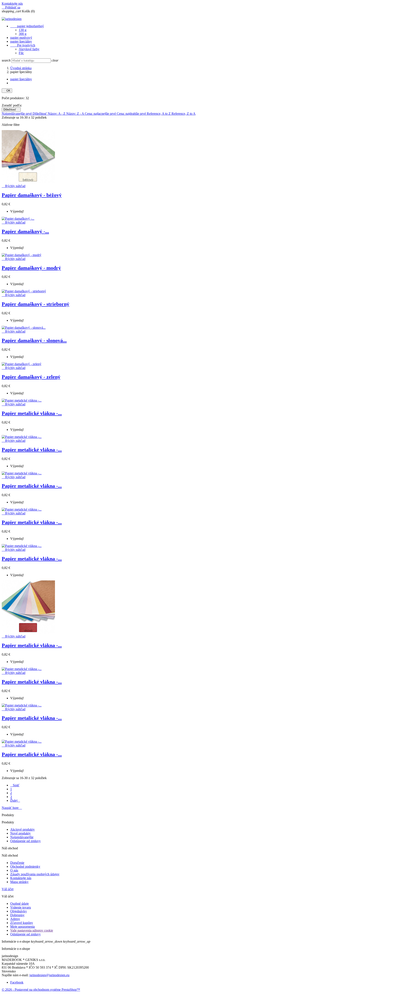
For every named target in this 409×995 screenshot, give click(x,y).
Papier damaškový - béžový (32, 195)
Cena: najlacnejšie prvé (101, 113)
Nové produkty (20, 833)
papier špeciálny (21, 41)
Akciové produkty (22, 829)
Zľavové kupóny (21, 923)
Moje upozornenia (22, 926)
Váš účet (7, 889)
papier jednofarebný (27, 26)
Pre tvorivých (22, 45)
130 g (22, 30)
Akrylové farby (29, 49)
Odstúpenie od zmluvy (25, 841)
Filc (21, 53)
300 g (22, 34)
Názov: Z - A (75, 113)
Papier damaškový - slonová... (34, 340)
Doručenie (17, 862)
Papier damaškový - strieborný (35, 304)
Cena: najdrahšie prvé (132, 113)
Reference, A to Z (159, 113)
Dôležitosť (11, 109)
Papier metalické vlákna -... (32, 413)
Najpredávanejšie (21, 837)
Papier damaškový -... (25, 231)
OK (6, 90)
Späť (14, 785)
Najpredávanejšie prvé (17, 113)
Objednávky (18, 911)
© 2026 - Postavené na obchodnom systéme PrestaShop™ (41, 989)
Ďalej (15, 800)
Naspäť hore (12, 808)
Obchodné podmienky (25, 866)
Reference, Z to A (183, 113)
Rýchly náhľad (13, 186)
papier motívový (21, 37)
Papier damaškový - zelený (31, 377)
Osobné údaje (19, 903)
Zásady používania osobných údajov (34, 874)
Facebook (16, 982)
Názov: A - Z (57, 113)
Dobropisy (17, 915)
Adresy (15, 919)
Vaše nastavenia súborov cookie (31, 930)
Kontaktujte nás (12, 3)
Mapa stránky (19, 882)
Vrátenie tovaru (20, 907)
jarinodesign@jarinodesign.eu (49, 975)
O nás (14, 870)
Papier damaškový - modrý (31, 268)
